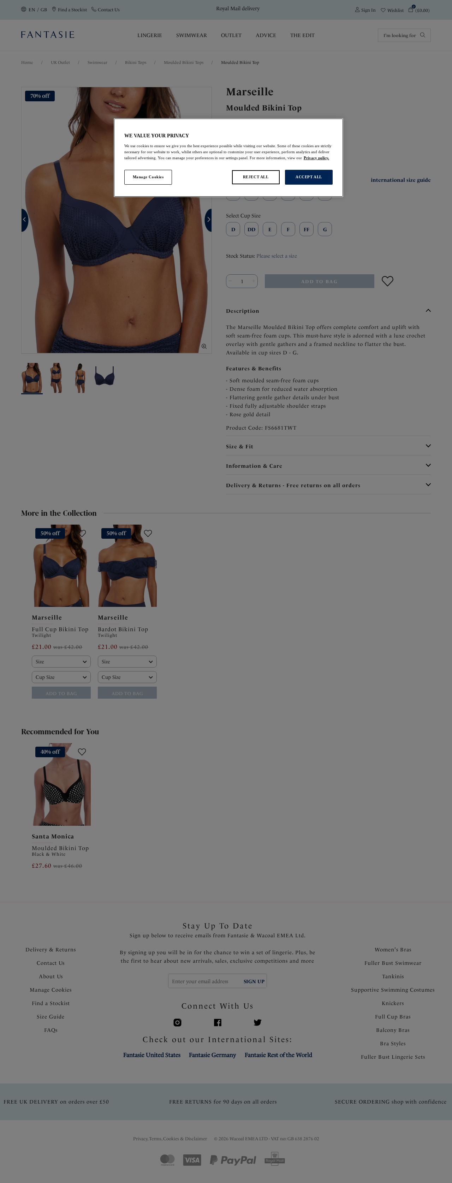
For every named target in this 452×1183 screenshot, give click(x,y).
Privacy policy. (316, 158)
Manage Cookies (148, 177)
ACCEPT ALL (309, 177)
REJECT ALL (256, 177)
